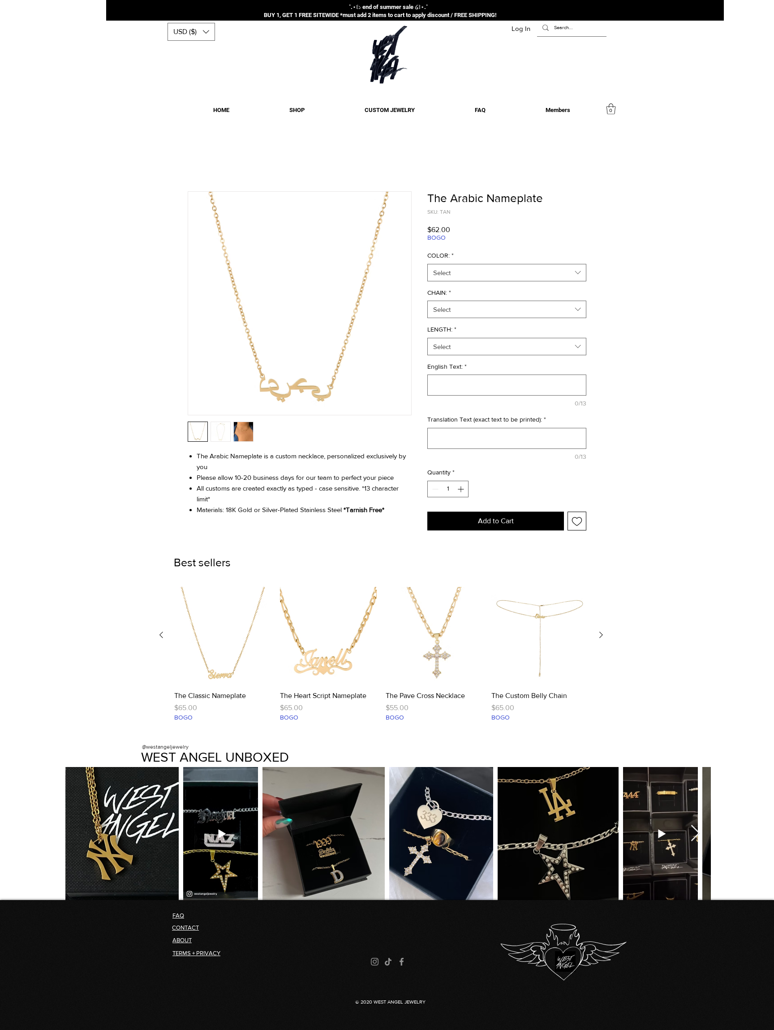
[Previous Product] (161, 636)
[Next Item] (695, 835)
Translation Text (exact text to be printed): (486, 420)
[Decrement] (434, 490)
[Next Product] (601, 636)
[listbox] (191, 32)
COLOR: (440, 256)
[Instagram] (375, 963)
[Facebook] (401, 963)
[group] (381, 661)
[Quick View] (222, 636)
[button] (191, 32)
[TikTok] (388, 963)
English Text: (447, 367)
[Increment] (461, 490)
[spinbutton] (448, 490)
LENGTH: (441, 330)
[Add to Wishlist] (577, 522)
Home (197, 160)
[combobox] (506, 274)
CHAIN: (439, 293)
